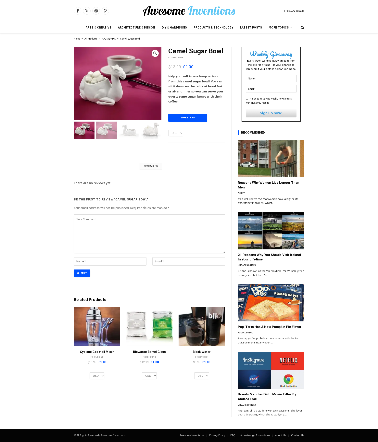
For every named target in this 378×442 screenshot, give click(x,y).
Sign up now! (271, 113)
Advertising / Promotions (255, 435)
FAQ (232, 435)
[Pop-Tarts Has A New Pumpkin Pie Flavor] (271, 303)
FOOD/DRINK (109, 38)
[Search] (302, 27)
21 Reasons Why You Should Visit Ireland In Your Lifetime (269, 257)
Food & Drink (245, 333)
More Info (188, 117)
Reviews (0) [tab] (151, 166)
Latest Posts (251, 27)
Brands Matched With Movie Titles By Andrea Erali (267, 396)
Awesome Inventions (192, 435)
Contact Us (297, 435)
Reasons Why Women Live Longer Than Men (268, 185)
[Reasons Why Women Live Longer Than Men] (271, 158)
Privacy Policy (217, 435)
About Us (280, 435)
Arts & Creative (98, 27)
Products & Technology (213, 27)
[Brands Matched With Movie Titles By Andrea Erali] (271, 370)
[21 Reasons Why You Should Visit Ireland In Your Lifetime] (271, 230)
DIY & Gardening (174, 27)
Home (77, 38)
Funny (241, 193)
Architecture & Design (136, 27)
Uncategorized (247, 265)
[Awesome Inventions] (189, 10)
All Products (90, 38)
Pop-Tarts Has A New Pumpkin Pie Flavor (269, 327)
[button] (155, 53)
